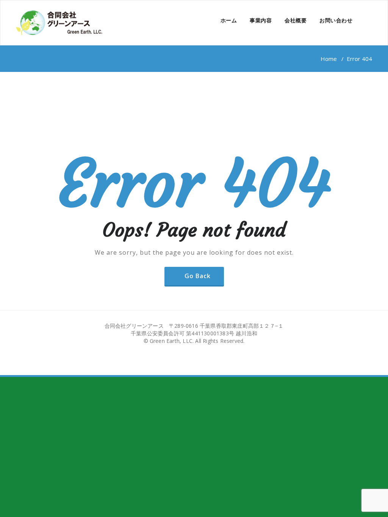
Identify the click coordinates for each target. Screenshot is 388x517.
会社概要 (296, 20)
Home (329, 58)
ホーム (229, 20)
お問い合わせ (335, 20)
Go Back (198, 276)
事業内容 (261, 20)
